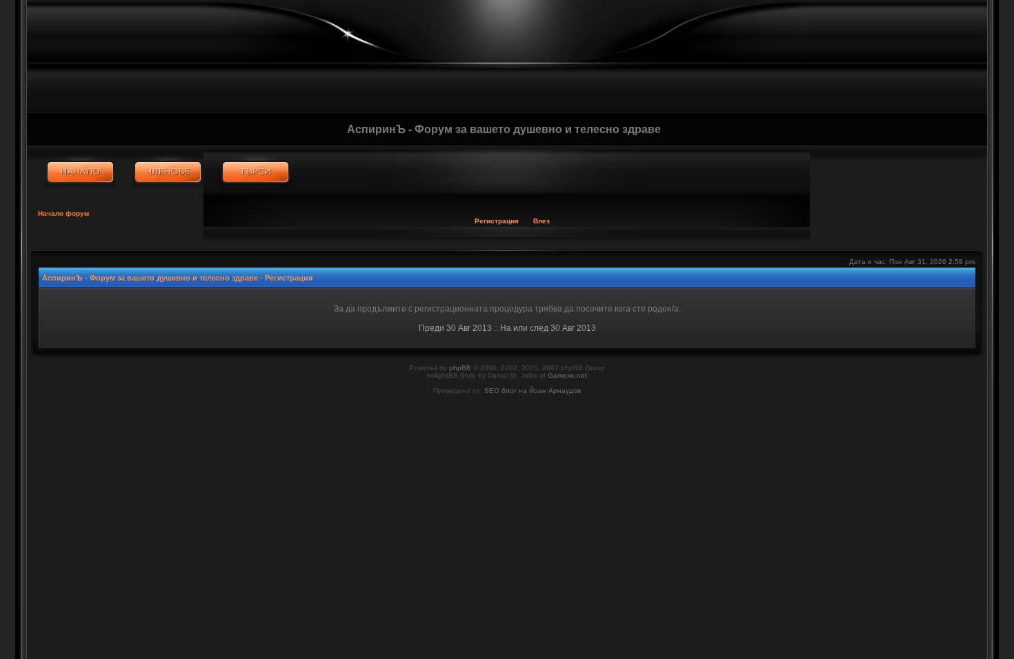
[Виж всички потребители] (168, 172)
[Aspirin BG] (80, 172)
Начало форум (63, 213)
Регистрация (497, 221)
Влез (541, 221)
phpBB (460, 368)
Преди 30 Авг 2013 (455, 328)
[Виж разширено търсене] (255, 172)
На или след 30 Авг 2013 (548, 328)
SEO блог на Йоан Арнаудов (532, 390)
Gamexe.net (567, 375)
